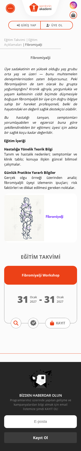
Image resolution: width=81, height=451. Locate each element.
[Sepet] (73, 15)
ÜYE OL (57, 25)
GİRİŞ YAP (28, 25)
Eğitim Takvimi (14, 40)
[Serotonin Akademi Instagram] (73, 5)
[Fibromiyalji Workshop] (16, 323)
